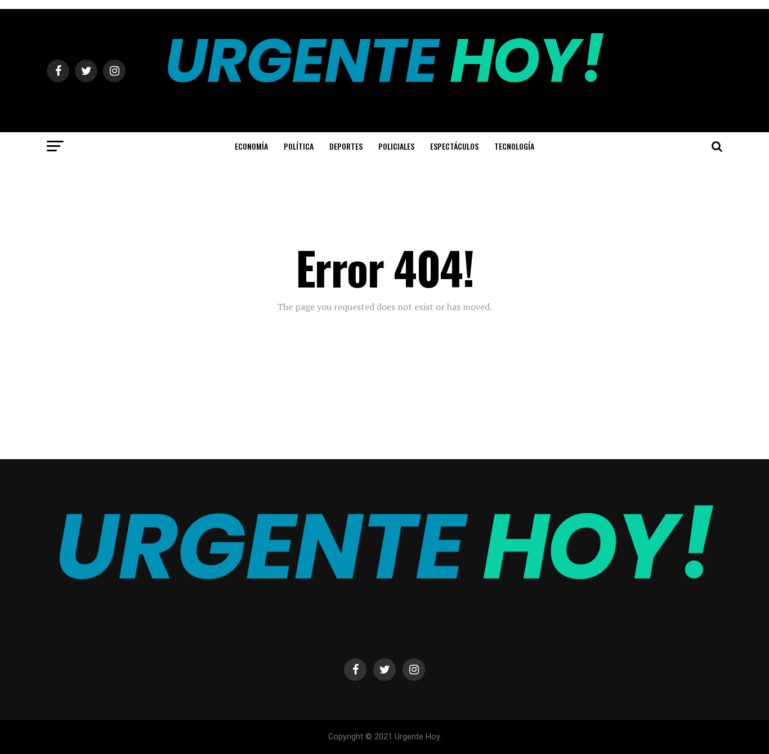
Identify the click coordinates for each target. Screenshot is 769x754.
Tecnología (514, 146)
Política (299, 146)
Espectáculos (454, 146)
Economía (251, 146)
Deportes (346, 146)
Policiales (396, 146)
